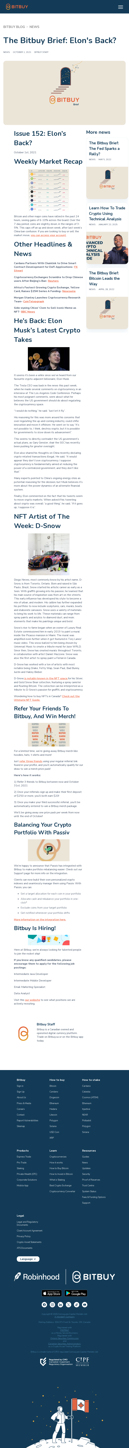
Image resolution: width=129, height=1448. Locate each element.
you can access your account (48, 235)
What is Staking (57, 1179)
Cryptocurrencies (58, 1156)
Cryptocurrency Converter (62, 1191)
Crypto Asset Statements (29, 1242)
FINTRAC (64, 1330)
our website (32, 1000)
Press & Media (24, 1103)
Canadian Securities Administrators (64, 1343)
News (85, 1162)
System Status (89, 1191)
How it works (56, 1162)
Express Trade (24, 1156)
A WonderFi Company (65, 1316)
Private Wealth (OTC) (27, 1174)
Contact (20, 1114)
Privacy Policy (24, 1236)
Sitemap (21, 1126)
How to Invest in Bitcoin (61, 1174)
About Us (21, 1097)
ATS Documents (24, 1248)
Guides (85, 1156)
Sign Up (21, 1091)
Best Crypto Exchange (60, 1185)
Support (86, 1202)
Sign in (20, 1086)
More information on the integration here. (40, 919)
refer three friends (30, 761)
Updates (86, 1168)
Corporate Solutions (27, 1179)
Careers (21, 1109)
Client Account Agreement (29, 1230)
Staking (20, 1168)
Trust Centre (88, 1185)
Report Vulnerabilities (27, 1120)
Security (86, 1174)
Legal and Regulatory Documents (28, 1223)
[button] (119, 6)
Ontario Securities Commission (64, 1338)
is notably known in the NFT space (46, 678)
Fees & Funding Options (94, 1197)
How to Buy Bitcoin (59, 1168)
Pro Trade (21, 1162)
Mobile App (22, 1185)
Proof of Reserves (91, 1179)
